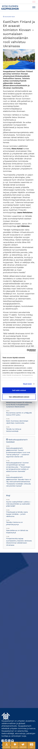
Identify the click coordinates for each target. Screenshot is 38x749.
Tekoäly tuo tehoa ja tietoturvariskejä (13, 430)
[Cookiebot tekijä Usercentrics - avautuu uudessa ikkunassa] (27, 350)
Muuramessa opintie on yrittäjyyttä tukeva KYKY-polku (19, 414)
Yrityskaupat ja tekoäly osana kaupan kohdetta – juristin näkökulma (17, 514)
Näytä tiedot (27, 384)
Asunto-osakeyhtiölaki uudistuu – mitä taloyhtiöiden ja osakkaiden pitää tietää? (18, 504)
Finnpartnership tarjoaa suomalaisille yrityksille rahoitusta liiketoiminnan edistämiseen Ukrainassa (19, 542)
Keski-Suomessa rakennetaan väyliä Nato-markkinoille (17, 422)
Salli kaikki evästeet (19, 390)
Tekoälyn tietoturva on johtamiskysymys (14, 523)
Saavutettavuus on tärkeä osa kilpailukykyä (17, 531)
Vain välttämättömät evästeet (19, 397)
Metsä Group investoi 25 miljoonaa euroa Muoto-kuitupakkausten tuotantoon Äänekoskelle (19, 405)
